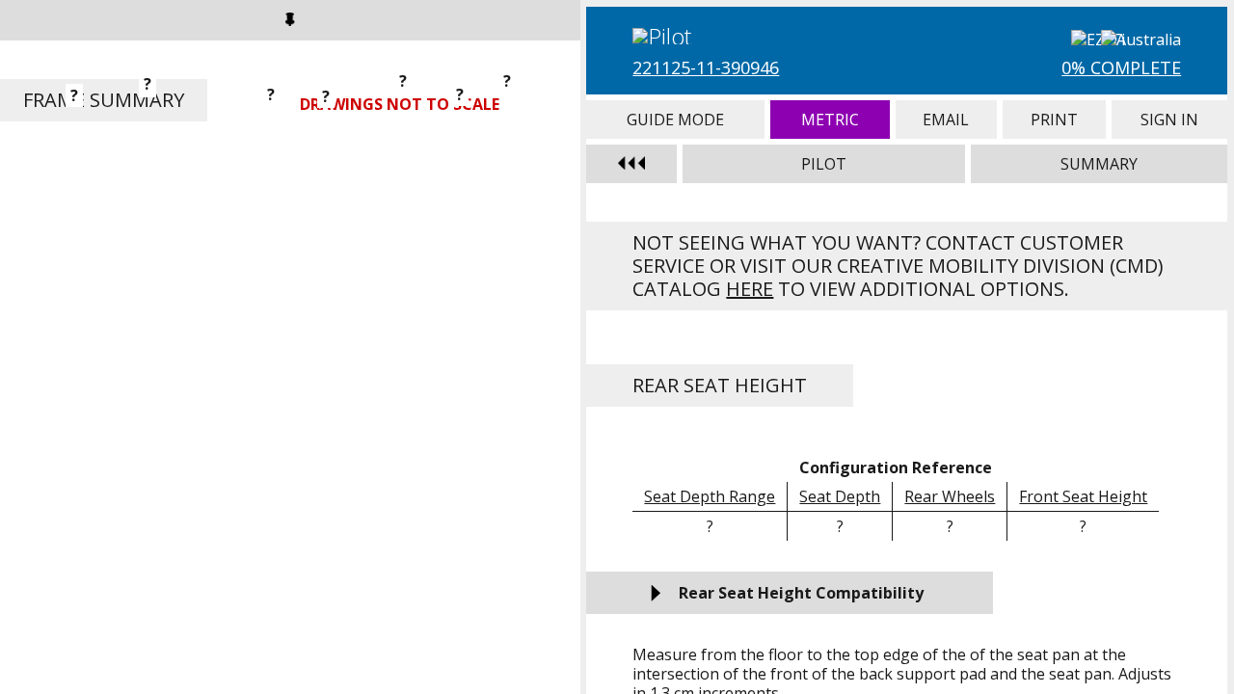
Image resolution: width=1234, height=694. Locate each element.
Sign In (1169, 119)
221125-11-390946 (705, 67)
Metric (829, 119)
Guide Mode (675, 119)
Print (1054, 119)
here (749, 289)
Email (946, 119)
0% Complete (1121, 67)
